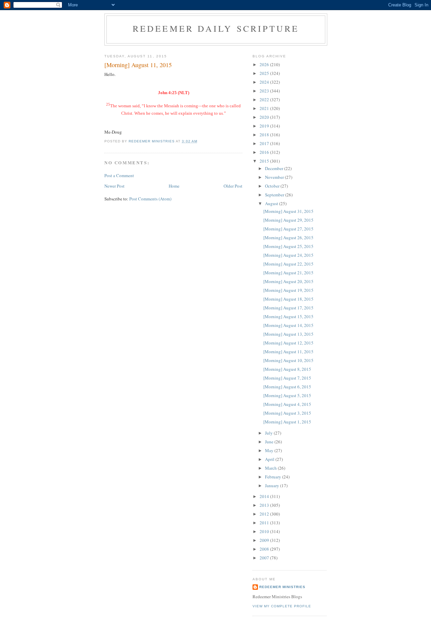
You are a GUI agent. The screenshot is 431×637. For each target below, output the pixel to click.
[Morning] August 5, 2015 (287, 395)
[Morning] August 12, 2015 (288, 343)
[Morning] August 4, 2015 (287, 404)
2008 (265, 549)
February (273, 477)
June (269, 442)
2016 (265, 152)
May (269, 450)
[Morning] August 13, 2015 (288, 334)
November (275, 177)
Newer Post (114, 186)
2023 (265, 91)
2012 (265, 514)
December (274, 168)
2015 (265, 161)
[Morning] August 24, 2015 (288, 255)
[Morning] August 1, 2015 (287, 422)
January (272, 485)
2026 (265, 64)
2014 (265, 496)
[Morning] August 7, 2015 (287, 378)
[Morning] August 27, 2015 (288, 229)
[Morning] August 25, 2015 (288, 246)
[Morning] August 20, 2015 (288, 281)
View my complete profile (282, 606)
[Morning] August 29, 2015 (288, 220)
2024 (265, 82)
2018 (265, 135)
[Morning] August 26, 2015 (288, 237)
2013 (265, 505)
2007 (265, 558)
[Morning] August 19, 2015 (288, 290)
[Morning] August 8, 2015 (287, 369)
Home (174, 186)
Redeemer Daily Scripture (216, 28)
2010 (265, 531)
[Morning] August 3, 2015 (287, 413)
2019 (265, 126)
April (270, 459)
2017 (265, 143)
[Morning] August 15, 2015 (288, 316)
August (272, 203)
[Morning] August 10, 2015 (288, 360)
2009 (265, 540)
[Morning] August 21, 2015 (288, 273)
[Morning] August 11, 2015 (288, 352)
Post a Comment (119, 175)
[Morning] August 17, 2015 (288, 308)
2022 (265, 99)
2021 (265, 108)
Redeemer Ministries (282, 587)
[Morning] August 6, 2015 (287, 387)
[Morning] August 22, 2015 (288, 264)
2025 (265, 73)
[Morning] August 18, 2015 (288, 299)
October (272, 186)
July (269, 433)
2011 (265, 523)
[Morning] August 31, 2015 (288, 211)
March (271, 468)
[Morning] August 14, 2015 (288, 325)
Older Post (233, 186)
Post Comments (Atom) (150, 199)
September (275, 195)
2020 (265, 117)
